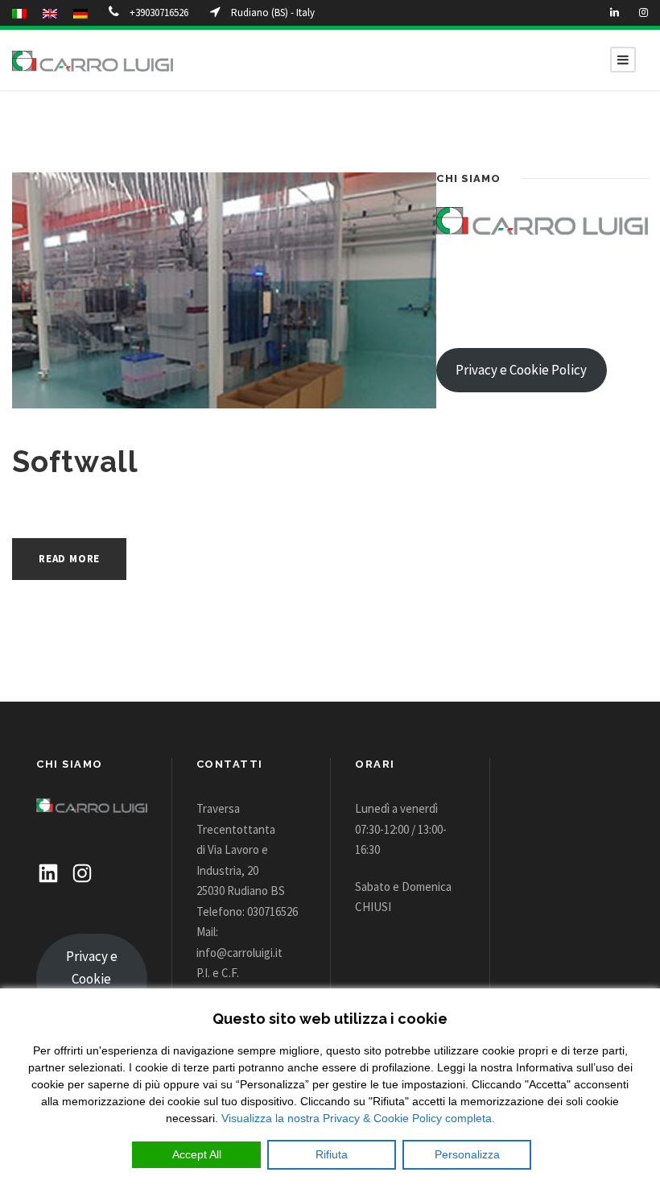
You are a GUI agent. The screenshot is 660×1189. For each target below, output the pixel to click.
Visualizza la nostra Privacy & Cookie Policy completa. (358, 1118)
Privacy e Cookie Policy (521, 370)
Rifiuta (332, 1154)
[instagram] (643, 12)
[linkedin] (614, 12)
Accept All (196, 1154)
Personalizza (467, 1154)
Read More (69, 559)
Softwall (75, 461)
